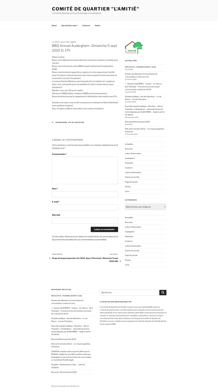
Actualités (129, 144)
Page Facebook (131, 182)
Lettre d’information (133, 153)
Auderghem (61, 122)
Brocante (129, 149)
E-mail (56, 202)
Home (54, 25)
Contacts (86, 25)
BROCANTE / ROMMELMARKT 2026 (140, 67)
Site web (56, 215)
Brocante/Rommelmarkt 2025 (137, 122)
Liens (127, 191)
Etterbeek (129, 163)
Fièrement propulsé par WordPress (65, 386)
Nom (55, 188)
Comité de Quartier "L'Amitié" (95, 9)
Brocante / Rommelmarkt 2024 (64, 372)
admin (73, 42)
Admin (97, 25)
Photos (128, 186)
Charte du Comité (132, 177)
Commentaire (59, 154)
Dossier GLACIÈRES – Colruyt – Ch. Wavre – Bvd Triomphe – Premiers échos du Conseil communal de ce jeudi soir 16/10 (144, 86)
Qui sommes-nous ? (69, 25)
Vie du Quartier (76, 122)
